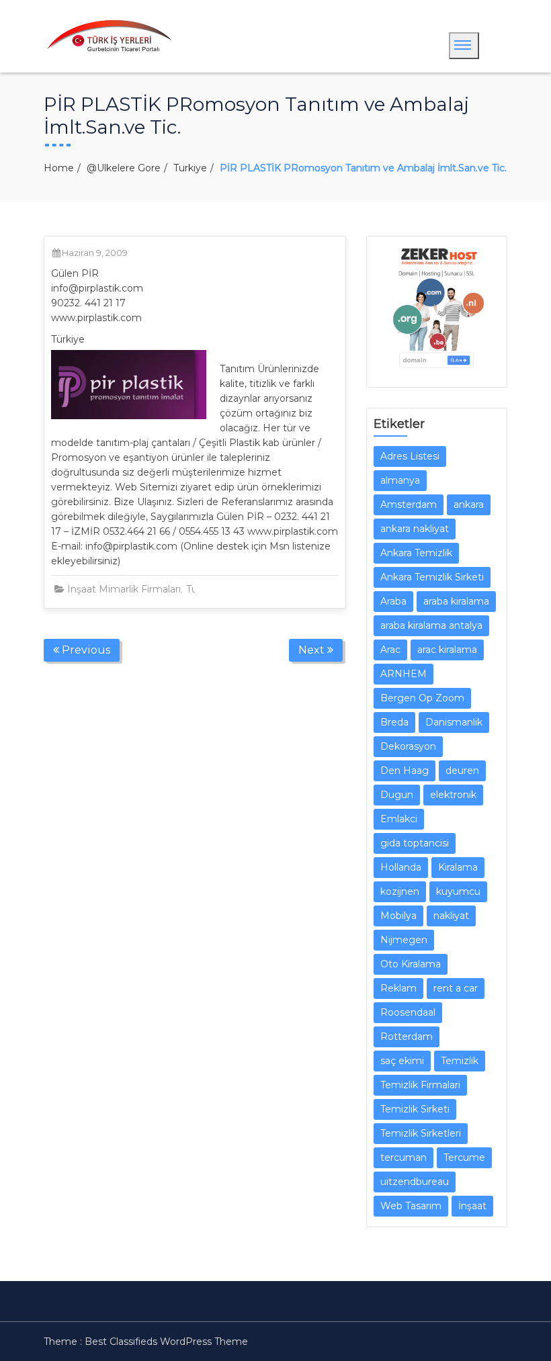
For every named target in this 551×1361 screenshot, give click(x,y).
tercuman (403, 1157)
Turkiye (190, 168)
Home (59, 168)
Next (312, 650)
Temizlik (459, 1061)
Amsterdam (408, 504)
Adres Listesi (409, 456)
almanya (400, 480)
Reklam (398, 988)
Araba (393, 601)
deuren (462, 770)
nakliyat (451, 916)
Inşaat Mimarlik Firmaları (124, 589)
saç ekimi (402, 1061)
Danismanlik (453, 722)
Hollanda (400, 867)
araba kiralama (456, 601)
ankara (469, 504)
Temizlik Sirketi (415, 1109)
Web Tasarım (410, 1206)
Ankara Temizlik (416, 553)
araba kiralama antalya (431, 625)
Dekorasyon (408, 746)
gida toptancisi (414, 843)
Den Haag (404, 770)
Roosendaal (407, 1012)
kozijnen (399, 891)
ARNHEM (403, 674)
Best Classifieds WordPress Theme (166, 1341)
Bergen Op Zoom (422, 698)
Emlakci (398, 819)
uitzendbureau (414, 1182)
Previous (84, 650)
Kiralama (458, 867)
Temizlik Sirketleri (420, 1133)
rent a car (455, 988)
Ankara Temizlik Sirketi (432, 577)
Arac (390, 650)
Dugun (396, 795)
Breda (394, 722)
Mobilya (398, 916)
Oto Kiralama (410, 964)
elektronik (453, 795)
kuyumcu (458, 891)
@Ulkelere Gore (124, 168)
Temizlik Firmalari (420, 1085)
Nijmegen (403, 940)
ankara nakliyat (414, 529)
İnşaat (472, 1206)
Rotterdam (406, 1036)
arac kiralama (447, 650)
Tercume (464, 1157)
